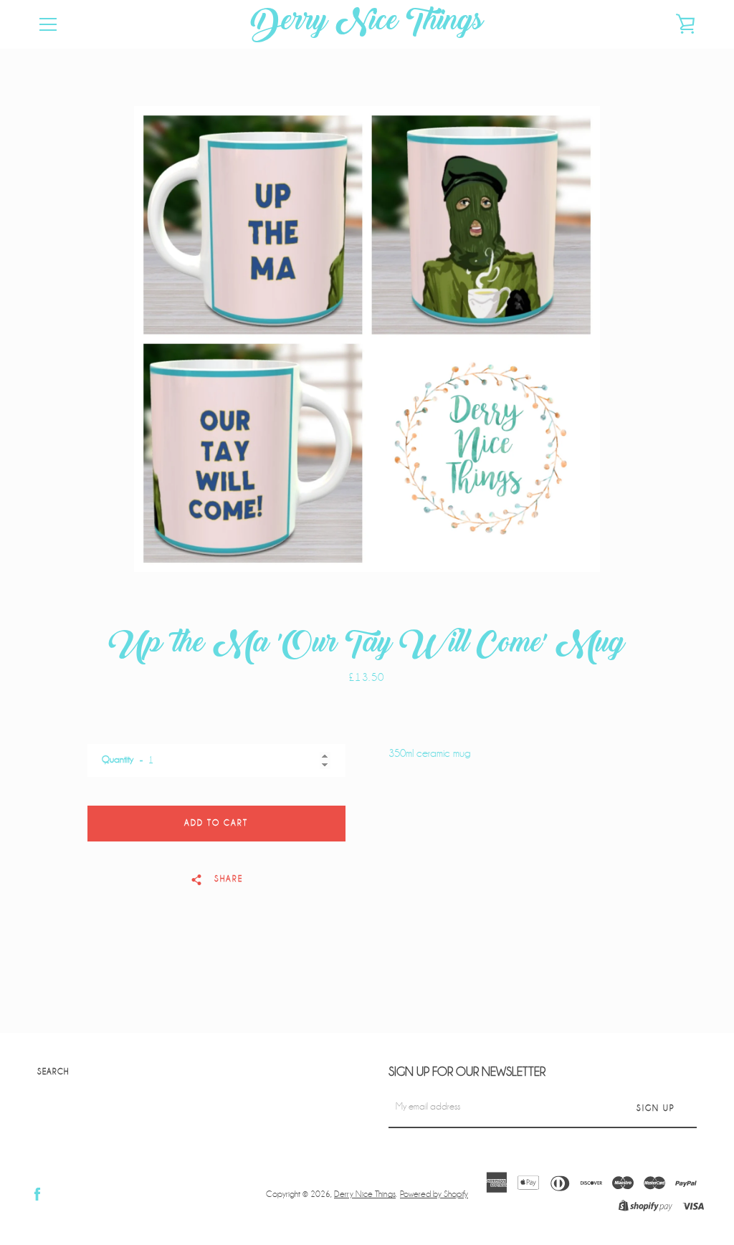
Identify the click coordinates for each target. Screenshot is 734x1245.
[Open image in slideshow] (367, 339)
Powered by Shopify (434, 1194)
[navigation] (48, 24)
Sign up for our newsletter (467, 1072)
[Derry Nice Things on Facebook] (37, 1193)
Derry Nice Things (367, 24)
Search (53, 1072)
